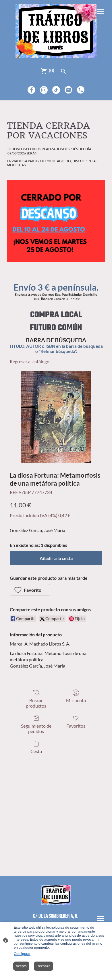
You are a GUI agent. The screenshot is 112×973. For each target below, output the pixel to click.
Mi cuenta (76, 700)
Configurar (22, 954)
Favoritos (75, 725)
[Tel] (81, 90)
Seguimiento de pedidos (36, 728)
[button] (30, 589)
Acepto (21, 966)
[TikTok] (56, 90)
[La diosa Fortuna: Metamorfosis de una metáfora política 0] (56, 417)
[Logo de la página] (56, 31)
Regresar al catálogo (29, 361)
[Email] (68, 90)
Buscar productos (36, 703)
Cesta (36, 751)
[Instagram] (44, 90)
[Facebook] (31, 90)
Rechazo (43, 966)
